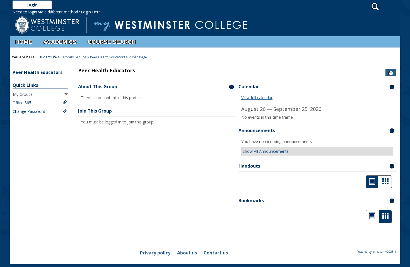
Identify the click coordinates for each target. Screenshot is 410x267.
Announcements (256, 130)
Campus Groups (73, 57)
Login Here (91, 12)
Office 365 (22, 102)
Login (32, 5)
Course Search (112, 42)
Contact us (216, 253)
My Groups (23, 94)
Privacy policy (155, 253)
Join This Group (95, 111)
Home (23, 42)
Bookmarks (251, 200)
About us (187, 253)
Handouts (249, 166)
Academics (59, 42)
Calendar (248, 87)
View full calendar (256, 97)
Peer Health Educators (107, 57)
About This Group (97, 87)
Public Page (138, 57)
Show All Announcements (266, 151)
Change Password (29, 111)
